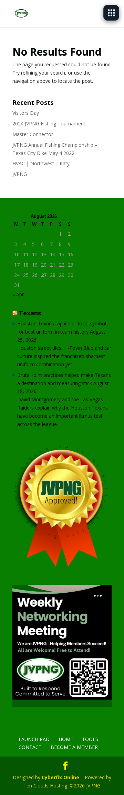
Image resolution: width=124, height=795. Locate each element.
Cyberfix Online (60, 777)
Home (66, 739)
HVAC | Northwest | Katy (41, 163)
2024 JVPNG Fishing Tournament (48, 123)
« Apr (18, 294)
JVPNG (19, 174)
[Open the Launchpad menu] (111, 13)
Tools (90, 739)
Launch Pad (34, 739)
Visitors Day (25, 113)
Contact (30, 747)
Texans (30, 313)
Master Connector (32, 134)
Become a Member (74, 747)
